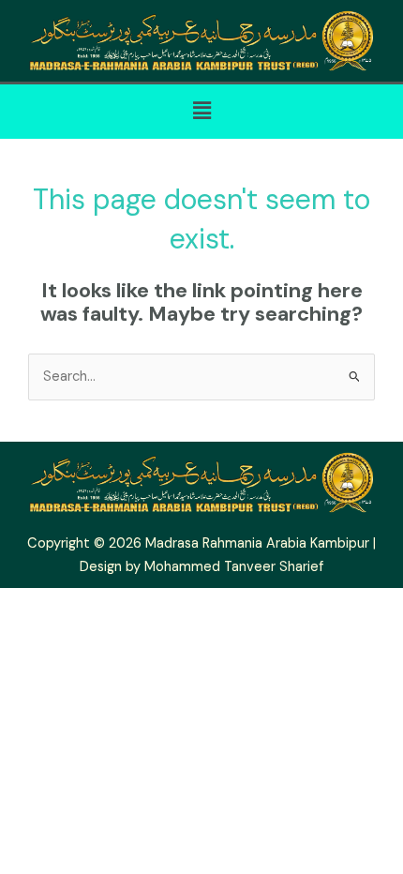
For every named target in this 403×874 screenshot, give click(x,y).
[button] (201, 111)
